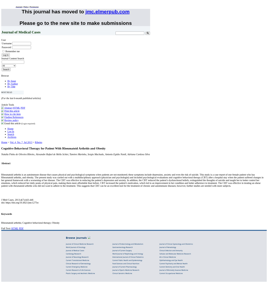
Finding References (13, 117)
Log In (10, 131)
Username (7, 43)
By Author (12, 83)
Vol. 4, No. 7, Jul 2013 (21, 142)
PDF (23, 108)
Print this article (12, 111)
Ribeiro (38, 142)
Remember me (12, 51)
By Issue (11, 81)
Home (10, 128)
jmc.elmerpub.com (107, 11)
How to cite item (12, 114)
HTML (16, 108)
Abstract (8, 108)
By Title (11, 86)
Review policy (11, 120)
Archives (11, 137)
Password (6, 47)
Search (10, 134)
